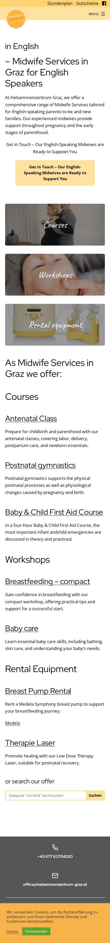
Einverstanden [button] (36, 931)
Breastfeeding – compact (47, 581)
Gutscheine (88, 3)
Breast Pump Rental (38, 691)
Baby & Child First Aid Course (54, 512)
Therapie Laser (30, 742)
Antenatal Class (31, 418)
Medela (12, 723)
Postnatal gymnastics (40, 465)
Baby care (21, 628)
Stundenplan (60, 3)
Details (12, 931)
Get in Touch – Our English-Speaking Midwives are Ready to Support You (55, 172)
